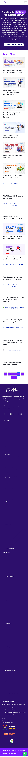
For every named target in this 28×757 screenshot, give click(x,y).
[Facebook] (7, 414)
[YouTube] (17, 414)
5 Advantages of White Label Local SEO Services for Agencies (13, 299)
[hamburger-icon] (25, 2)
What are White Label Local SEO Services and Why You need (13, 342)
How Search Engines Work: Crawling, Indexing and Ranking (12, 115)
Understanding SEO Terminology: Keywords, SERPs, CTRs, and (11, 93)
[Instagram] (10, 414)
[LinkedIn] (3, 414)
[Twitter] (14, 414)
